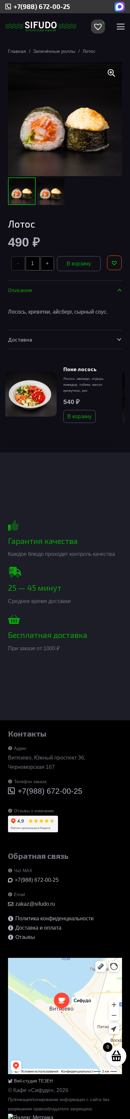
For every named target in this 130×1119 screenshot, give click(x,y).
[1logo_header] (40, 27)
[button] (120, 27)
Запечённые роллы (54, 51)
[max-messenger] (120, 7)
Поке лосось (80, 369)
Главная (17, 51)
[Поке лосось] (30, 394)
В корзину (79, 263)
